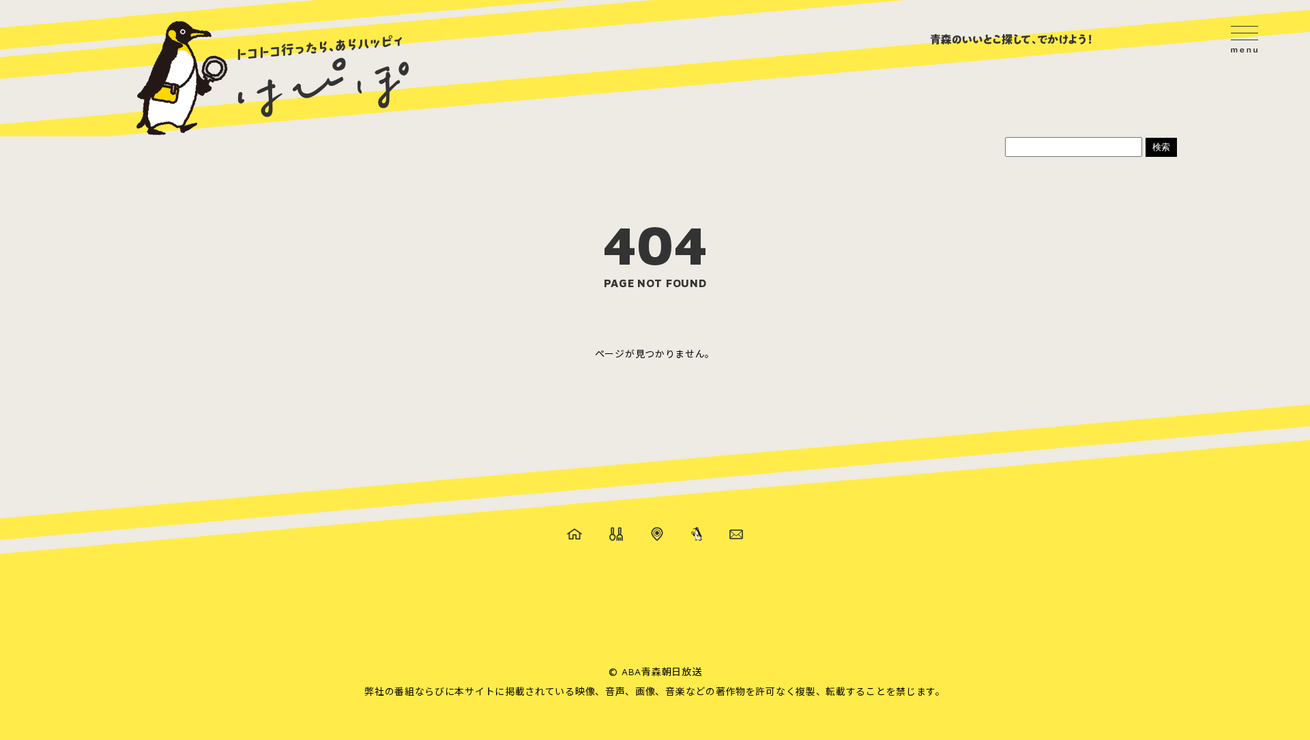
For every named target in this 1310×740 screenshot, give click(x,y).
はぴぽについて (696, 534)
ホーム (574, 534)
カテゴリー (616, 534)
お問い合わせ (736, 534)
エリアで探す (657, 534)
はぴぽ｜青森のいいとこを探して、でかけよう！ (272, 78)
